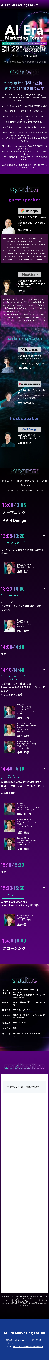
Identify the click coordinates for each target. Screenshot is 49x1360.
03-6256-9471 (17, 1343)
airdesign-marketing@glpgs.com (28, 1346)
